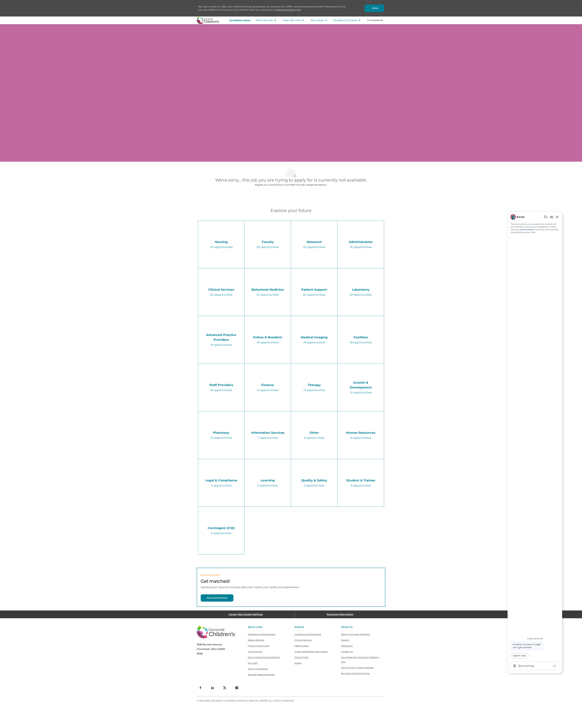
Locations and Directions (307, 634)
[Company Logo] (208, 20)
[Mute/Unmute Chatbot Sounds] (551, 217)
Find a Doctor (255, 651)
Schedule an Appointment (262, 634)
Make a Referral (256, 640)
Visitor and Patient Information (311, 651)
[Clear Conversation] (546, 217)
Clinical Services (303, 640)
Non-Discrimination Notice (355, 673)
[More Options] (515, 666)
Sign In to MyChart (258, 668)
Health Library (301, 645)
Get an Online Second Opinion (264, 657)
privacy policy (526, 229)
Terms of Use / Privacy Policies (357, 667)
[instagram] (236, 687)
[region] (535, 441)
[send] (555, 666)
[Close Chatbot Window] (557, 217)
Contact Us (347, 651)
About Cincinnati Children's (355, 634)
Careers (345, 640)
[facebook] (200, 687)
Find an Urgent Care (258, 645)
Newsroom (347, 645)
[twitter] (224, 687)
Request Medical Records (261, 674)
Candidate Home (240, 20)
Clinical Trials (301, 657)
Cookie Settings (284, 9)
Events (298, 663)
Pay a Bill (253, 663)
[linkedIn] (212, 687)
